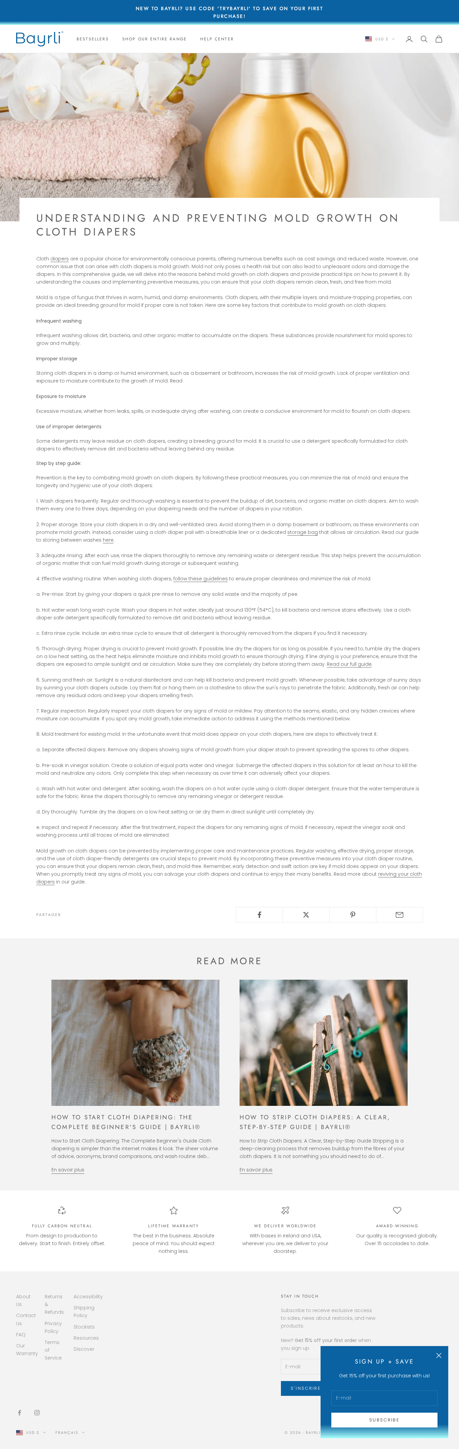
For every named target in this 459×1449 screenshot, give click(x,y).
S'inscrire (306, 1388)
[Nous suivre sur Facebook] (19, 1412)
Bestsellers (93, 39)
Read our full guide (349, 664)
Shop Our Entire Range (154, 39)
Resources (86, 1338)
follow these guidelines (200, 578)
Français (66, 1432)
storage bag (302, 532)
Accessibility (88, 1296)
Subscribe (384, 1420)
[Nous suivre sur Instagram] (37, 1412)
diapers (59, 258)
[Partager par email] (399, 914)
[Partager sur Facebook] (259, 914)
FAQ (21, 1334)
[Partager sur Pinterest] (353, 914)
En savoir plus (67, 1169)
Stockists (84, 1327)
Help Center (217, 39)
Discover (84, 1349)
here (108, 540)
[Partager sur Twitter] (306, 914)
